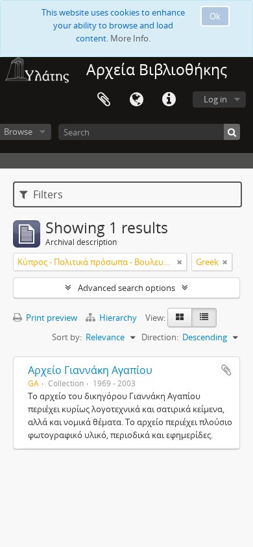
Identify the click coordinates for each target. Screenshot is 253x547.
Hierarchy (118, 317)
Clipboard (104, 100)
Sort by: (67, 337)
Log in (215, 99)
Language (136, 100)
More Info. (130, 38)
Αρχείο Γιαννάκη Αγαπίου (90, 370)
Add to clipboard (226, 370)
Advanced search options (126, 288)
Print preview (50, 317)
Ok (215, 16)
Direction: (159, 337)
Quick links (168, 100)
